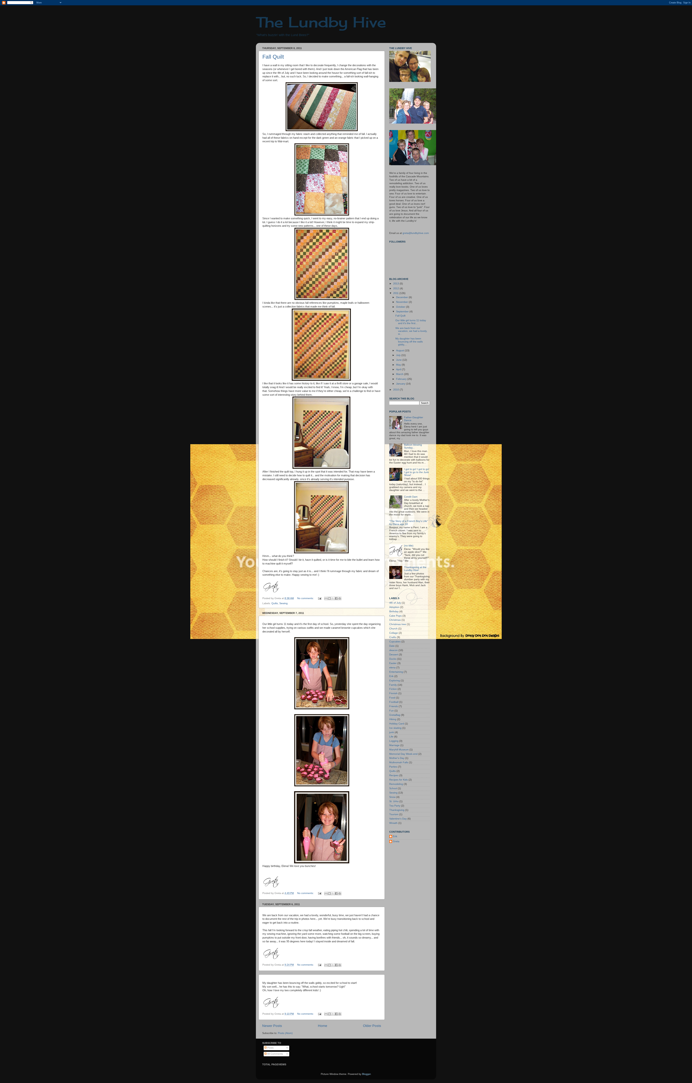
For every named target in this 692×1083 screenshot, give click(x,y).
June (399, 360)
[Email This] (326, 598)
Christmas (395, 620)
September (402, 311)
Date (392, 646)
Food (392, 697)
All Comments (275, 1054)
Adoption (394, 607)
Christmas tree (397, 624)
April (399, 369)
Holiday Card (396, 723)
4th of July (395, 602)
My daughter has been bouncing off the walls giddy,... (409, 341)
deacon (393, 650)
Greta (396, 841)
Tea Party (394, 805)
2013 (396, 283)
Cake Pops (395, 615)
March (400, 374)
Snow (392, 797)
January (401, 383)
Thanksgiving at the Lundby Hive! (415, 569)
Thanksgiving (396, 810)
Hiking (392, 719)
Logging (393, 741)
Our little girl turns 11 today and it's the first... (410, 322)
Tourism (393, 814)
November (402, 302)
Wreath (393, 823)
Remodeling (396, 784)
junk (391, 732)
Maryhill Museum (399, 749)
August (400, 350)
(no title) (408, 545)
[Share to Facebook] (336, 598)
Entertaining (396, 672)
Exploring (394, 680)
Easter (393, 663)
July (398, 355)
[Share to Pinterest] (339, 598)
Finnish (393, 693)
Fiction (393, 689)
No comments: (305, 598)
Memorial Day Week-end (403, 754)
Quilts (274, 603)
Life (391, 736)
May (399, 364)
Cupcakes (395, 641)
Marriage (394, 745)
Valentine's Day (398, 818)
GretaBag (394, 715)
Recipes (393, 775)
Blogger (366, 1074)
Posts (270, 1047)
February (401, 379)
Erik (391, 676)
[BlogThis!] (329, 598)
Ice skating (395, 728)
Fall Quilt (273, 57)
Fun (391, 710)
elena (392, 667)
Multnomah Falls (398, 762)
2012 (396, 288)
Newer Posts (272, 1026)
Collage (393, 633)
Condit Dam (411, 496)
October (401, 307)
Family (393, 685)
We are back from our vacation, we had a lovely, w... (411, 331)
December (402, 297)
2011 (396, 293)
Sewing (283, 603)
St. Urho (394, 801)
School (393, 788)
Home (322, 1026)
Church (393, 628)
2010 (396, 389)
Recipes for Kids (398, 779)
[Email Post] (319, 598)
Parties (393, 766)
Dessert (393, 654)
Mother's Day (396, 758)
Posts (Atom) (285, 1033)
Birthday (394, 611)
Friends (393, 706)
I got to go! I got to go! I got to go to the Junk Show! (416, 472)
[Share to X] (333, 598)
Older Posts (372, 1026)
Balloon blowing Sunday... (413, 446)
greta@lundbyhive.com (416, 233)
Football (393, 702)
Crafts (392, 637)
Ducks (392, 659)
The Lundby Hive (321, 22)
